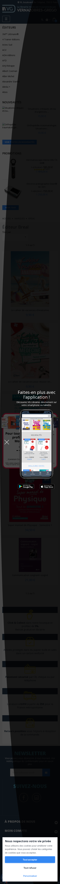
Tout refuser (30, 867)
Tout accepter (30, 859)
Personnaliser (30, 876)
